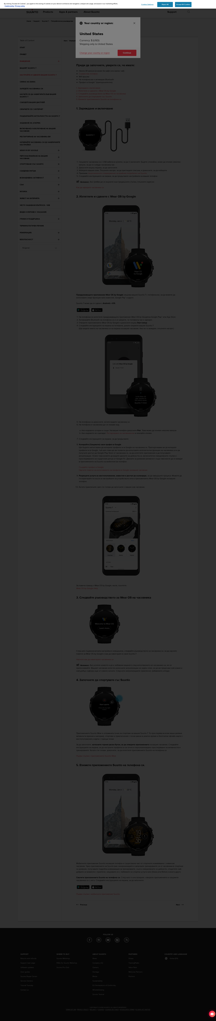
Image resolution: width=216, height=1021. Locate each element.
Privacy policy (20, 6)
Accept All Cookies (183, 4)
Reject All (165, 4)
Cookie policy (9, 6)
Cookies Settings (147, 4)
